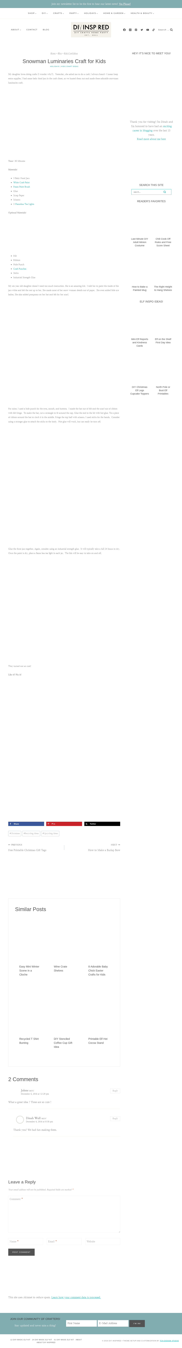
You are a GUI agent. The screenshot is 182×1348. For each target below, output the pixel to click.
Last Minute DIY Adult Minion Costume (139, 242)
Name (14, 1241)
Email (52, 1241)
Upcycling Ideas (50, 833)
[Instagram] (130, 29)
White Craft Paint (21, 182)
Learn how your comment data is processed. (76, 1297)
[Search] (164, 192)
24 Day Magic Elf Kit (42, 1340)
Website (91, 1241)
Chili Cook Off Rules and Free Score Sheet (163, 242)
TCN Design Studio (169, 1341)
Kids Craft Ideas (71, 53)
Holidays (55, 66)
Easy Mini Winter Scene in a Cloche (29, 970)
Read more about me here (151, 139)
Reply (115, 1091)
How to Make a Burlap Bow (104, 848)
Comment (16, 1199)
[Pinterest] (136, 29)
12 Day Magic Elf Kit (20, 1340)
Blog (46, 29)
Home (53, 53)
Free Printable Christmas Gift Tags (27, 848)
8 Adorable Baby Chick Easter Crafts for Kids (98, 970)
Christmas (15, 833)
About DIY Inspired (46, 1342)
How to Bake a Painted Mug (139, 288)
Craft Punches (19, 269)
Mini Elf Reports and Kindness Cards (139, 342)
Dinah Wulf (33, 1118)
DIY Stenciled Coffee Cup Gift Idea (63, 1042)
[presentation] (29, 938)
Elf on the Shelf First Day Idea (163, 341)
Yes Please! (125, 4)
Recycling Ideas (31, 833)
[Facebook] (124, 29)
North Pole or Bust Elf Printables (163, 390)
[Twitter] (141, 29)
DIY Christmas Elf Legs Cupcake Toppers (139, 390)
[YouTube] (147, 29)
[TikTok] (153, 29)
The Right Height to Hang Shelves (163, 288)
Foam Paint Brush (21, 187)
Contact (31, 29)
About (79, 1340)
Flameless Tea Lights (24, 204)
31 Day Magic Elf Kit (64, 1340)
